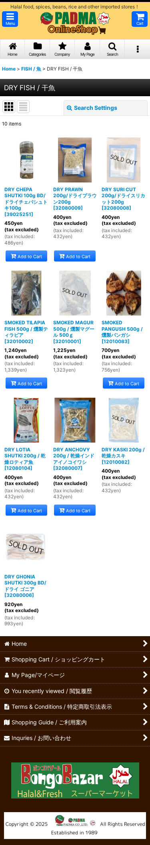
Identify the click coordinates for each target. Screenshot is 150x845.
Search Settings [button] (95, 107)
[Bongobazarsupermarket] (75, 777)
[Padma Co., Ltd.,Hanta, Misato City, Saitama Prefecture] (75, 824)
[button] (10, 19)
